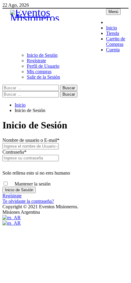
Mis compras (39, 71)
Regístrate (36, 60)
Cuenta (113, 49)
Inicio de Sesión (42, 55)
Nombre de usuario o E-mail (30, 140)
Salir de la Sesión (43, 77)
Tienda (112, 33)
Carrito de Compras (115, 41)
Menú (113, 11)
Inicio (111, 27)
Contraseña (14, 152)
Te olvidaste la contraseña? (28, 201)
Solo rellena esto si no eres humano (36, 173)
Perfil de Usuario (43, 66)
